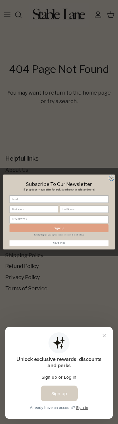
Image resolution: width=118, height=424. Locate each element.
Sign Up (59, 228)
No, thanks (59, 243)
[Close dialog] (111, 178)
